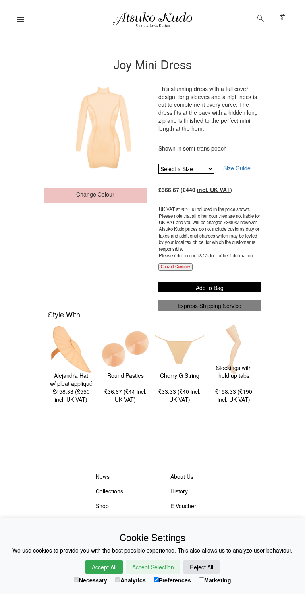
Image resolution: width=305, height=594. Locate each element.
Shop (102, 506)
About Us (181, 476)
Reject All (201, 567)
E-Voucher (183, 506)
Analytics (133, 580)
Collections (109, 491)
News (103, 476)
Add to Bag (210, 288)
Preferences (175, 580)
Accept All (104, 567)
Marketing (217, 580)
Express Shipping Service (209, 306)
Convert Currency (175, 266)
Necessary (93, 580)
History (179, 491)
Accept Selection (153, 567)
